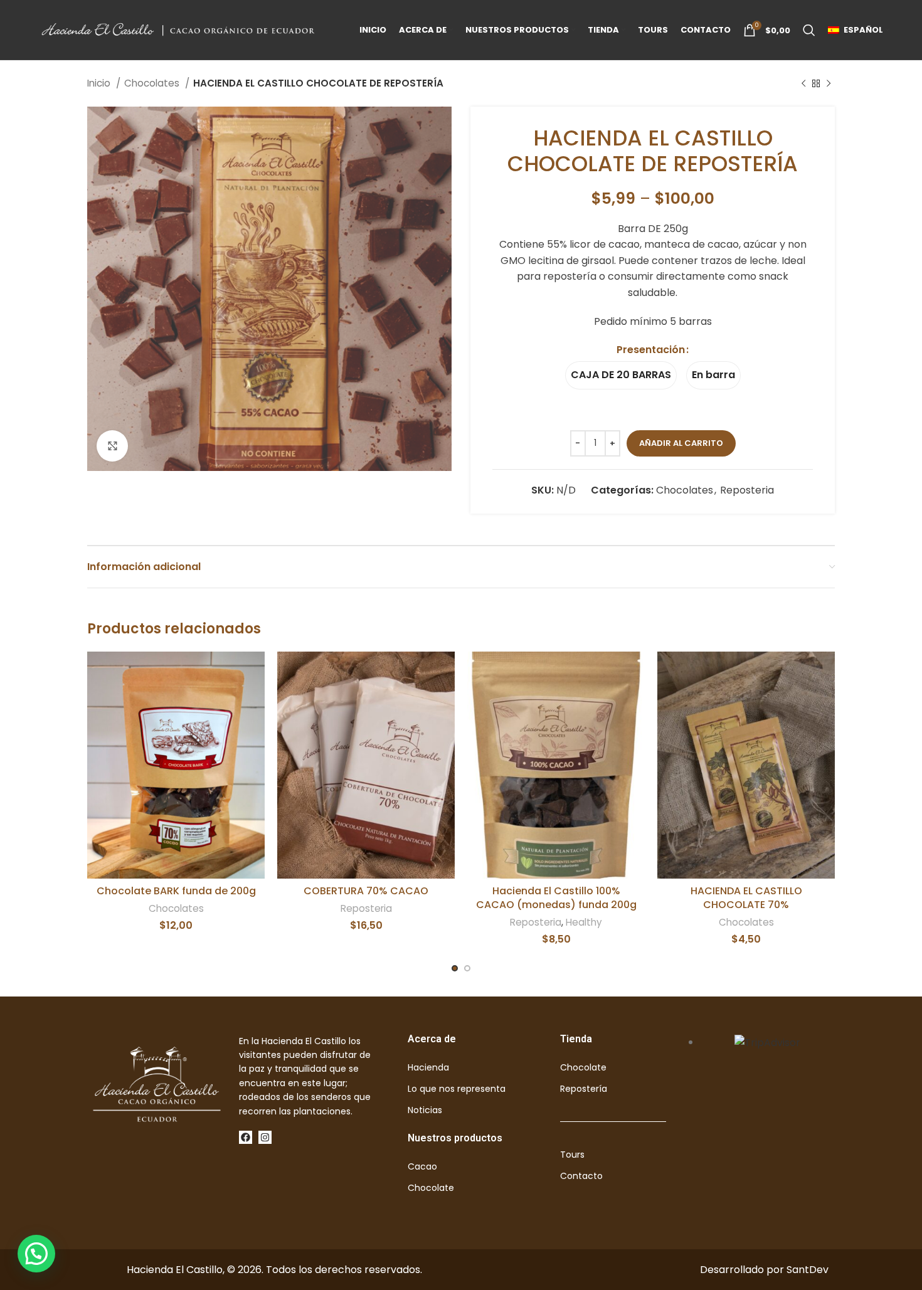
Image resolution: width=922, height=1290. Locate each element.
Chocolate (431, 1188)
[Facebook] (245, 1137)
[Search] (809, 30)
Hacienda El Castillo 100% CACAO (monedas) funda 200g (556, 898)
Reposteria (747, 490)
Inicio (100, 83)
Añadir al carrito (681, 443)
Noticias (425, 1110)
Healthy (584, 922)
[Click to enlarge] (112, 446)
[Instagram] (265, 1137)
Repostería (583, 1088)
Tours (572, 1154)
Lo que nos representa (457, 1088)
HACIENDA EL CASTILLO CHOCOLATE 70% (746, 898)
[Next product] (828, 83)
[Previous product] (803, 83)
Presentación (651, 349)
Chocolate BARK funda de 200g (176, 891)
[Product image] (556, 765)
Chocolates (153, 83)
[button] (36, 1253)
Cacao (422, 1166)
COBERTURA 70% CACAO (366, 891)
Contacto (581, 1176)
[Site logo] (180, 29)
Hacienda (428, 1067)
